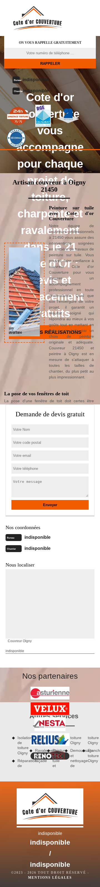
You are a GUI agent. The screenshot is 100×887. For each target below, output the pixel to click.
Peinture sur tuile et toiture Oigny (65, 751)
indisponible (35, 79)
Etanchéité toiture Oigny (92, 755)
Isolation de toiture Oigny (22, 745)
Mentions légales (50, 878)
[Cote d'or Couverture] (37, 18)
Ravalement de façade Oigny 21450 (48, 749)
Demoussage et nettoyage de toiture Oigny (83, 751)
